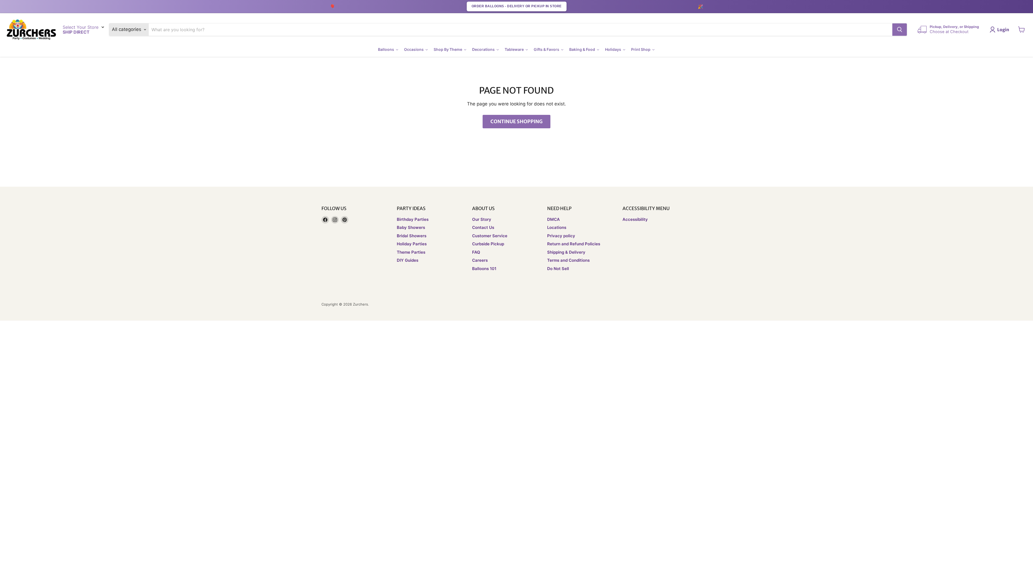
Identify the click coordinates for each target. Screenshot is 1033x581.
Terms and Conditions (568, 260)
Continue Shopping (516, 121)
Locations (556, 227)
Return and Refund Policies (573, 243)
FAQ (476, 252)
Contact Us (483, 227)
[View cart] (1022, 30)
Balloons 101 (484, 268)
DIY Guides (407, 260)
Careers (480, 260)
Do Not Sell (558, 268)
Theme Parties (411, 252)
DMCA (553, 219)
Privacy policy (561, 235)
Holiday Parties (412, 243)
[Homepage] (31, 30)
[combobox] (521, 29)
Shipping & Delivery (566, 252)
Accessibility (635, 219)
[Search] (899, 29)
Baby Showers (411, 227)
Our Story (481, 219)
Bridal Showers (411, 235)
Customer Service (489, 235)
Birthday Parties (413, 219)
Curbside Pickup (488, 243)
